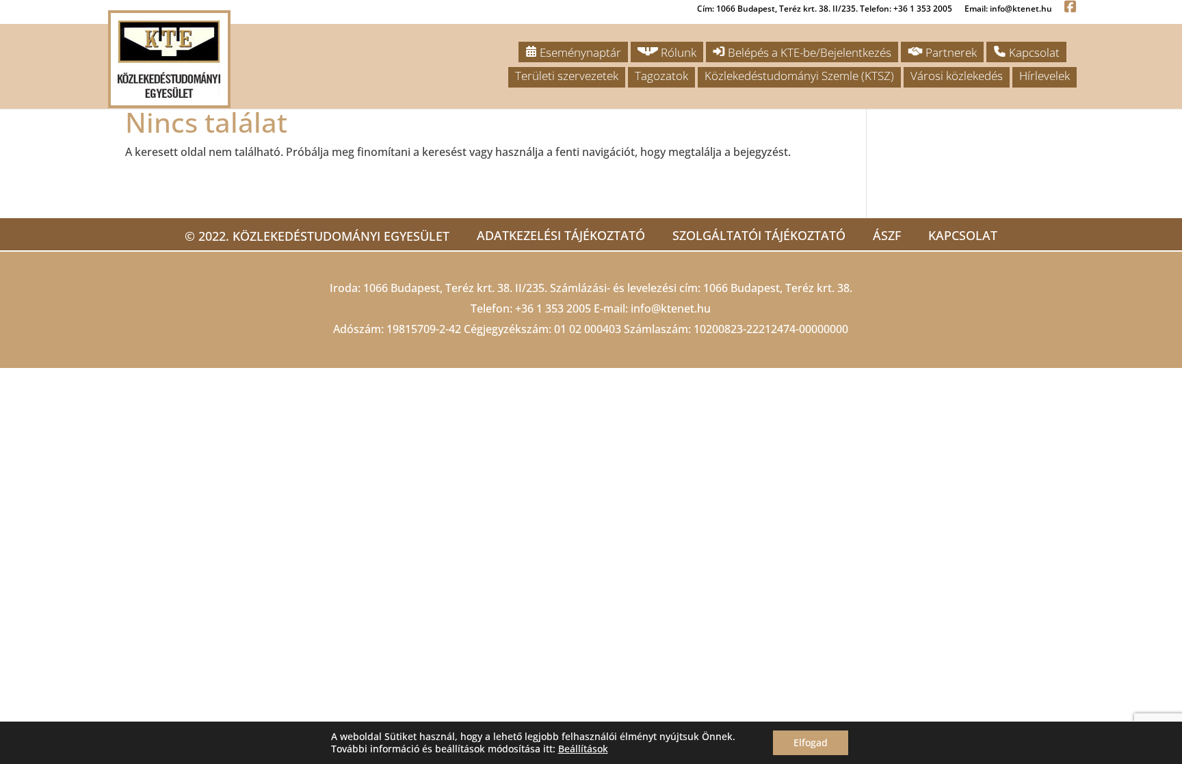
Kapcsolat (1033, 52)
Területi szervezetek (566, 75)
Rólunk (677, 52)
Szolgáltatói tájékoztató (758, 235)
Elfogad (810, 742)
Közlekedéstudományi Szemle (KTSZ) (799, 75)
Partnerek (950, 52)
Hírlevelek (1044, 75)
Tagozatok (661, 75)
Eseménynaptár (579, 52)
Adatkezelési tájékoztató (561, 235)
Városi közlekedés (956, 75)
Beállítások (583, 749)
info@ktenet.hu (671, 308)
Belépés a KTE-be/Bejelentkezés (808, 52)
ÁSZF (887, 235)
